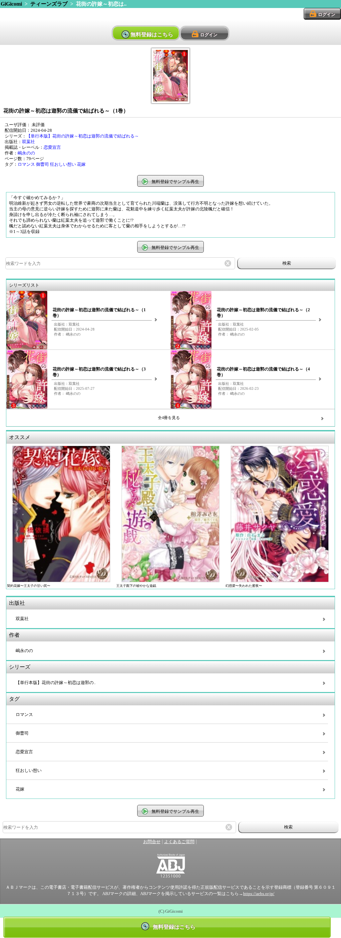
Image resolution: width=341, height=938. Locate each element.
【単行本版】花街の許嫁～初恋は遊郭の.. (56, 682)
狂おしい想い (63, 164)
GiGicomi (11, 4)
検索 (286, 263)
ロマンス (26, 164)
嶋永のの (26, 153)
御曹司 (42, 164)
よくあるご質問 (179, 841)
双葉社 (28, 141)
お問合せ (152, 841)
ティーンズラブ (49, 4)
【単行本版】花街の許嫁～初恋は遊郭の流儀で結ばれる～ (82, 136)
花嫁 (81, 164)
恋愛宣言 (52, 147)
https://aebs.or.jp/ (258, 893)
